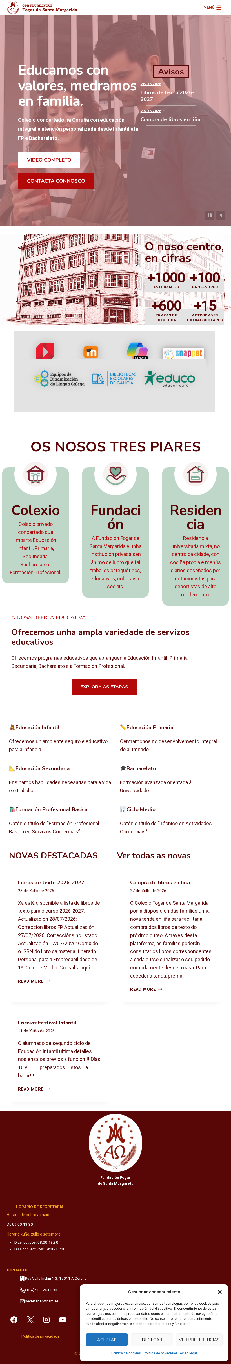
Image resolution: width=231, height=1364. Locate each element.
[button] (220, 1292)
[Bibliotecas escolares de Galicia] (114, 378)
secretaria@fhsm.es (42, 1301)
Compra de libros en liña (170, 119)
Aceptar (107, 1340)
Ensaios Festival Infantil (47, 1022)
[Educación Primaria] (171, 739)
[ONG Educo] (169, 379)
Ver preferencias (199, 1340)
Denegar (152, 1340)
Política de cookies (126, 1353)
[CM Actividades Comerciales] (171, 821)
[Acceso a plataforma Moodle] (91, 356)
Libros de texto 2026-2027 (167, 96)
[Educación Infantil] (60, 739)
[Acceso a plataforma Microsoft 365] (137, 356)
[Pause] (209, 215)
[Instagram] (46, 1320)
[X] (30, 1320)
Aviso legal (188, 1353)
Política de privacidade (40, 1336)
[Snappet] (183, 356)
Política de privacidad (160, 1353)
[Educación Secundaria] (60, 780)
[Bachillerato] (171, 780)
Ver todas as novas (154, 855)
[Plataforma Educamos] (45, 356)
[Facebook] (14, 1320)
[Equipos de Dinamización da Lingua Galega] (59, 378)
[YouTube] (63, 1320)
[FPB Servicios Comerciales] (60, 821)
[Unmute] (220, 215)
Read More (34, 981)
